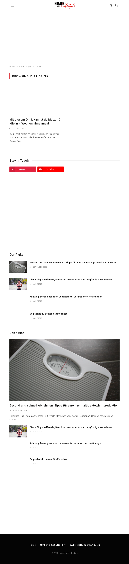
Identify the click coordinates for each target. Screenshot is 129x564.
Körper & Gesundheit (53, 544)
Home (32, 544)
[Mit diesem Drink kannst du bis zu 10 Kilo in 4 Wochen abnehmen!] (35, 100)
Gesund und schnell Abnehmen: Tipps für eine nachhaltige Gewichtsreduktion (73, 262)
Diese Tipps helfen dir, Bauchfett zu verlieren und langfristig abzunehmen (71, 279)
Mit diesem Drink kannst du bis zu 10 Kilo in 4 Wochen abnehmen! (34, 121)
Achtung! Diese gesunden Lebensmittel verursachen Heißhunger (66, 296)
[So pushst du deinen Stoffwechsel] (18, 318)
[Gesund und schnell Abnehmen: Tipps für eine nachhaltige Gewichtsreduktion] (18, 267)
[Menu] (13, 5)
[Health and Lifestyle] (64, 5)
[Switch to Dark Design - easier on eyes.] (111, 5)
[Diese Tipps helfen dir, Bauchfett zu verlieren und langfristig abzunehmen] (18, 284)
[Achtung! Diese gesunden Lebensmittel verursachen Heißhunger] (18, 301)
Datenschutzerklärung (85, 544)
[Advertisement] (64, 38)
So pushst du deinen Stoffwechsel (49, 313)
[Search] (116, 5)
